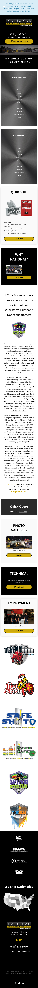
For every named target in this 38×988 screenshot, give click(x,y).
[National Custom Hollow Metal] (19, 23)
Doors (19, 90)
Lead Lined (19, 99)
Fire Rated (19, 96)
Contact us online (10, 484)
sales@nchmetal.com (19, 492)
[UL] (19, 861)
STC (19, 105)
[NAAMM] (19, 849)
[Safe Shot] (19, 718)
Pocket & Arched (19, 114)
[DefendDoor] (19, 653)
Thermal (19, 111)
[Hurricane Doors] (19, 783)
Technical (20, 587)
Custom (19, 117)
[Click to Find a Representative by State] (19, 902)
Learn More (19, 239)
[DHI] (19, 838)
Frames (19, 93)
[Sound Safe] (19, 750)
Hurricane (19, 108)
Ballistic (19, 102)
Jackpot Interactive (24, 974)
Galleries (19, 555)
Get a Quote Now (20, 41)
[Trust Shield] (19, 685)
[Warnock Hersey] (19, 872)
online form (23, 511)
